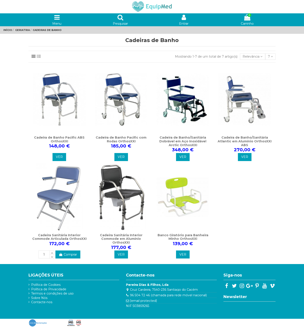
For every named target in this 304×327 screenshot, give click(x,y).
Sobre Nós (39, 297)
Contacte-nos (41, 302)
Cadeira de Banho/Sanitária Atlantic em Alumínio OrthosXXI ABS (245, 141)
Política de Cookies (46, 284)
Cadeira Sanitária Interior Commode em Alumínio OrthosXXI (121, 239)
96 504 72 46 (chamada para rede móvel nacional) (168, 295)
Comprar (70, 254)
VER (59, 157)
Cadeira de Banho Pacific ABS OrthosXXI (59, 139)
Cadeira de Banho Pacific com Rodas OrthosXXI (121, 139)
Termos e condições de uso (52, 293)
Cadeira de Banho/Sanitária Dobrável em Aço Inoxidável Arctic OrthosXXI (182, 141)
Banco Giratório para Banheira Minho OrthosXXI (183, 237)
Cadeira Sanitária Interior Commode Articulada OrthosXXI (59, 237)
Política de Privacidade (48, 289)
